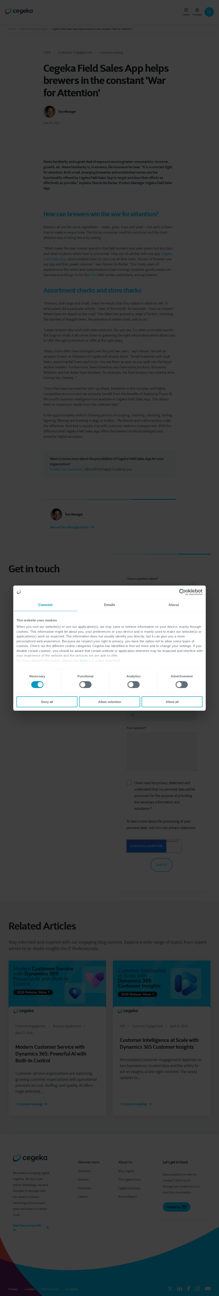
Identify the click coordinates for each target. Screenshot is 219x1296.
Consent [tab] (45, 604)
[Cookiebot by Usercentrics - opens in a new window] (184, 592)
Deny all (47, 702)
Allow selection (109, 702)
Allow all (172, 702)
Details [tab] (109, 604)
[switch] (85, 684)
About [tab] (174, 604)
